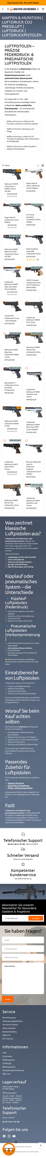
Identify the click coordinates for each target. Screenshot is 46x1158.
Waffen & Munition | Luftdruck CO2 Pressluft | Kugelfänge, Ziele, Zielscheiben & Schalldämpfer (23, 138)
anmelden (36, 918)
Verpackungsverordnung (13, 1070)
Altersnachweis (9, 1028)
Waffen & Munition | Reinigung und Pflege (20, 130)
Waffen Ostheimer (26, 1147)
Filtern (7, 165)
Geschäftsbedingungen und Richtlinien (23, 1152)
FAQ (4, 1052)
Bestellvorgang (9, 1017)
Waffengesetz (8, 1059)
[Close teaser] (16, 1142)
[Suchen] (8, 9)
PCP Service (7, 1038)
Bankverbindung (9, 1031)
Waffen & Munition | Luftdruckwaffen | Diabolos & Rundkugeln (22, 147)
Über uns (6, 1073)
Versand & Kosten (10, 1024)
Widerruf (6, 1035)
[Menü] (3, 9)
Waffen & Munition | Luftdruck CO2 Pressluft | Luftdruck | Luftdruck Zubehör (22, 122)
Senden (8, 999)
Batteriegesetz (8, 1066)
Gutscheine (7, 1056)
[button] (8, 1149)
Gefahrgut (6, 1063)
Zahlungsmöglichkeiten (12, 1021)
